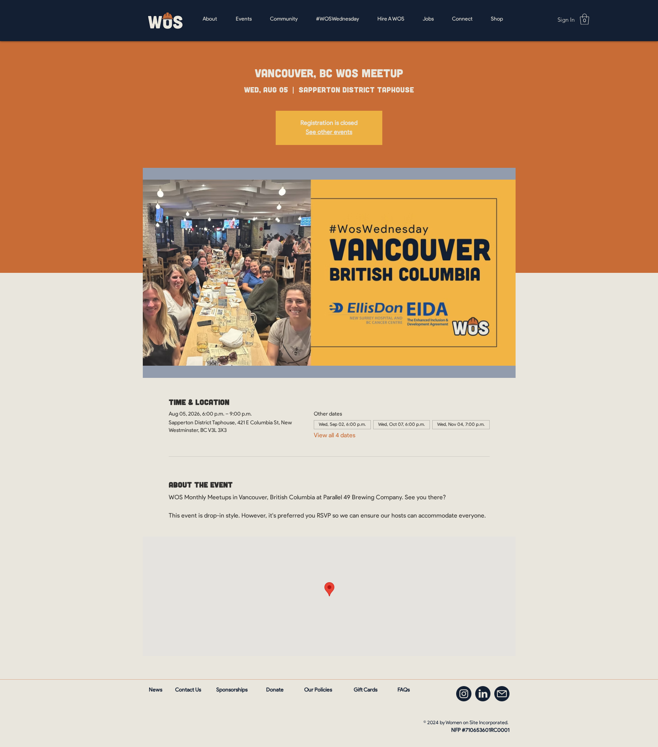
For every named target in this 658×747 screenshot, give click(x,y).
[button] (584, 19)
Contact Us (188, 690)
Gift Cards (365, 690)
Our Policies (318, 690)
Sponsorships (232, 690)
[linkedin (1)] (482, 693)
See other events (329, 132)
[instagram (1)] (463, 693)
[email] (501, 693)
